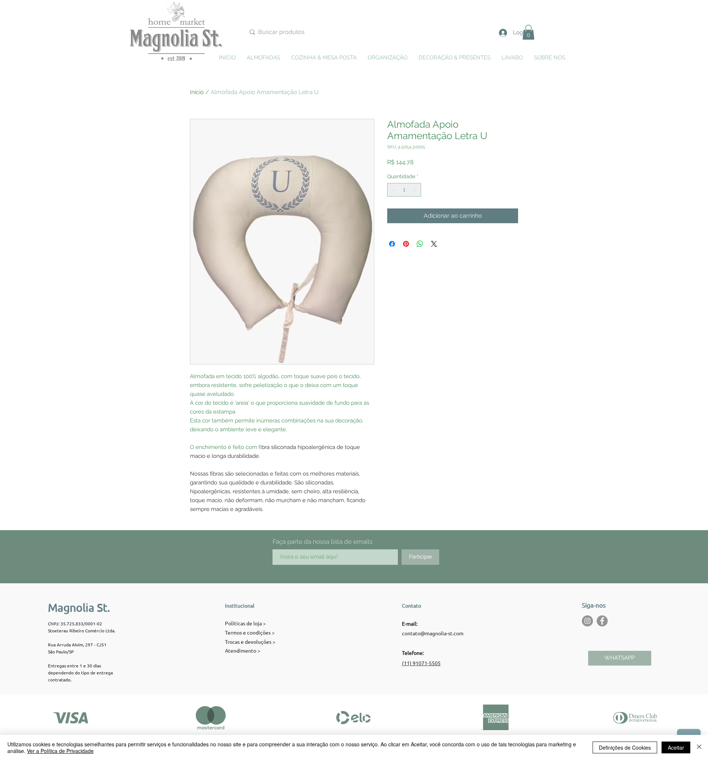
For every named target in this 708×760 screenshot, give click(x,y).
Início (197, 92)
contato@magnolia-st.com (433, 633)
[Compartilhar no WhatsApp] (420, 243)
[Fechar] (699, 747)
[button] (528, 32)
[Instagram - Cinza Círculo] (587, 620)
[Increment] (415, 189)
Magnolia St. (79, 607)
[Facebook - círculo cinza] (602, 620)
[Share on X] (434, 243)
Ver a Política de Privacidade (60, 750)
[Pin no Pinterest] (406, 243)
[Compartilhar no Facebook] (392, 243)
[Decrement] (393, 189)
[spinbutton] (404, 189)
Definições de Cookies (625, 747)
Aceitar (676, 747)
